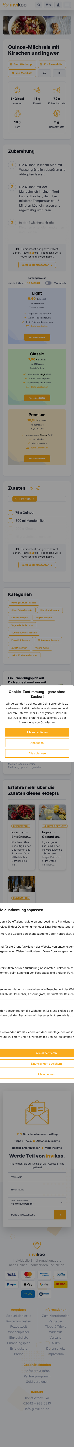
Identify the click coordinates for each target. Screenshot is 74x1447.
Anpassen (37, 742)
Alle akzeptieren (37, 732)
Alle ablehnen (37, 753)
